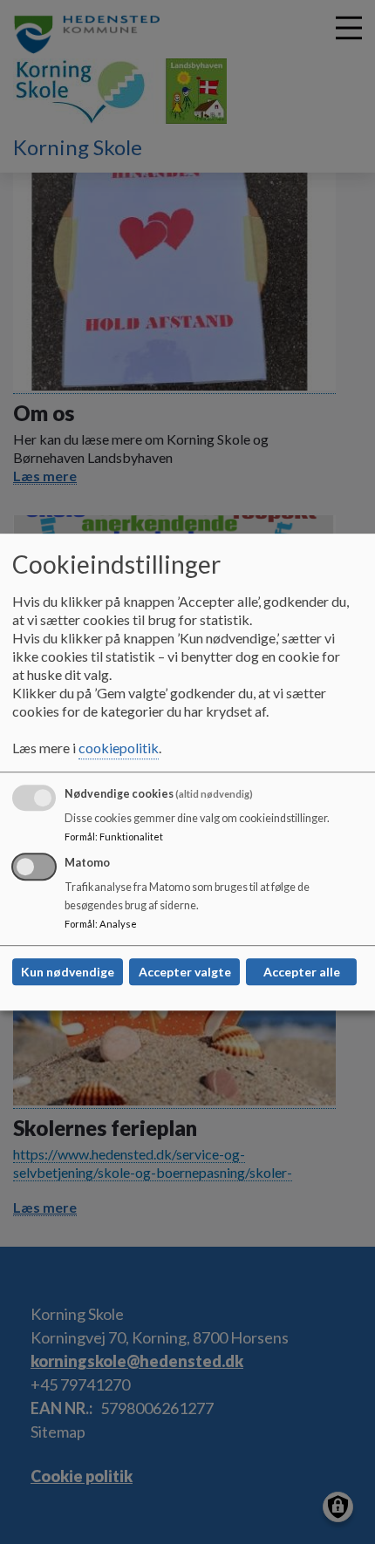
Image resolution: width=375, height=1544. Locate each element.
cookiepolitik (118, 747)
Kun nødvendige (67, 971)
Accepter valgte (185, 971)
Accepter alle (301, 971)
